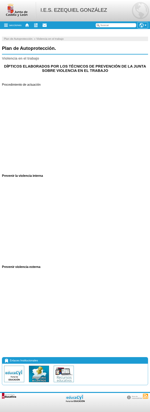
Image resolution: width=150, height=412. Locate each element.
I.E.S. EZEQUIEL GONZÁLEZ (73, 10)
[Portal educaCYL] (14, 383)
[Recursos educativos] (64, 383)
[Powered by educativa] (9, 396)
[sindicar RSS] (145, 396)
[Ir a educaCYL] (75, 401)
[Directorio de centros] (39, 383)
